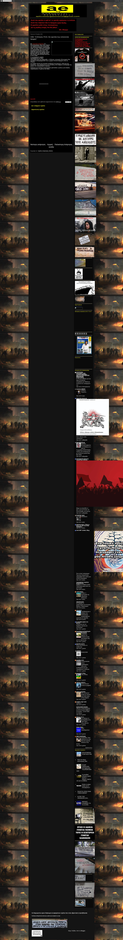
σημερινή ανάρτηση (38, 44)
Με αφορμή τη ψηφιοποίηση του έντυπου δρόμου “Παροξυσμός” (83, 604)
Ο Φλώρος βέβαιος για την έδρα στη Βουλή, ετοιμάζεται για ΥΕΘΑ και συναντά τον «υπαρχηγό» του (83, 382)
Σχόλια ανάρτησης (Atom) (45, 151)
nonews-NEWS (80, 389)
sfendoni (79, 610)
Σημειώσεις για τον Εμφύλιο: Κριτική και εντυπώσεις (81, 626)
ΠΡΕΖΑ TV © (80, 717)
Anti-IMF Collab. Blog (82, 530)
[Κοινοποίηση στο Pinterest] (70, 102)
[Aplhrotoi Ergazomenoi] (79, 309)
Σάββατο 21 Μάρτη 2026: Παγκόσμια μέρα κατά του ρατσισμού (83, 586)
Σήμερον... (79, 703)
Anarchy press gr (81, 398)
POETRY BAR (80, 515)
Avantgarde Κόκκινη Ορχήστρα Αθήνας (82, 459)
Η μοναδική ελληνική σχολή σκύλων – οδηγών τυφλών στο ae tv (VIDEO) (84, 777)
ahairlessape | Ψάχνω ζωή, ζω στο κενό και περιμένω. (83, 525)
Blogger (83, 930)
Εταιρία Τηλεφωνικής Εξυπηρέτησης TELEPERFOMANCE (84, 768)
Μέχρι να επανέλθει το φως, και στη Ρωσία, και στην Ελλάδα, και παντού (83, 509)
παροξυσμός (80, 602)
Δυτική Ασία (84, 652)
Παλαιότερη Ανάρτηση (63, 144)
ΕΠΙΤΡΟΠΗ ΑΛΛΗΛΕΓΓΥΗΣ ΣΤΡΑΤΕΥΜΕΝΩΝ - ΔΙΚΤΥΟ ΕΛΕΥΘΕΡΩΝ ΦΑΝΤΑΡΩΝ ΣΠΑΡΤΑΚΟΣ (82, 375)
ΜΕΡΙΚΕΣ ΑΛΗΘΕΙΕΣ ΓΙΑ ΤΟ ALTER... (86, 803)
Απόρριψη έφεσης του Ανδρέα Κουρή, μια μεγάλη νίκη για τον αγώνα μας (83, 637)
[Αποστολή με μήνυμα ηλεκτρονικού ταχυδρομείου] (65, 102)
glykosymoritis (80, 691)
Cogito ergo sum (81, 701)
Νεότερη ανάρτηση (37, 144)
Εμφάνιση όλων (88, 747)
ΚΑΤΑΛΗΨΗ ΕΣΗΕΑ (82, 707)
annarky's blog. (81, 673)
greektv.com (80, 660)
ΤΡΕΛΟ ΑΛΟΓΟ (80, 682)
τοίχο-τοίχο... (80, 727)
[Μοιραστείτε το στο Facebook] (69, 102)
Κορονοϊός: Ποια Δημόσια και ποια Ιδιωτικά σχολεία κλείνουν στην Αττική (83, 741)
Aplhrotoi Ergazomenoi (78, 306)
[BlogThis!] (67, 102)
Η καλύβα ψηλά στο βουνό (82, 622)
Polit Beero (84, 516)
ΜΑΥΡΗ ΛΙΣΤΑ (80, 644)
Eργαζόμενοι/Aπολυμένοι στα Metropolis (83, 632)
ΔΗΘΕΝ (78, 651)
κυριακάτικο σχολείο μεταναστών (82, 583)
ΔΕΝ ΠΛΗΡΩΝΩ (81, 736)
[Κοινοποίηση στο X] (68, 102)
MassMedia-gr (80, 442)
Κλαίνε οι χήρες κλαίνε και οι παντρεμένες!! (86, 786)
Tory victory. (84, 674)
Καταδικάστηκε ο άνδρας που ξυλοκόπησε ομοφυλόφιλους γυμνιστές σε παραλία (83, 615)
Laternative (79, 591)
